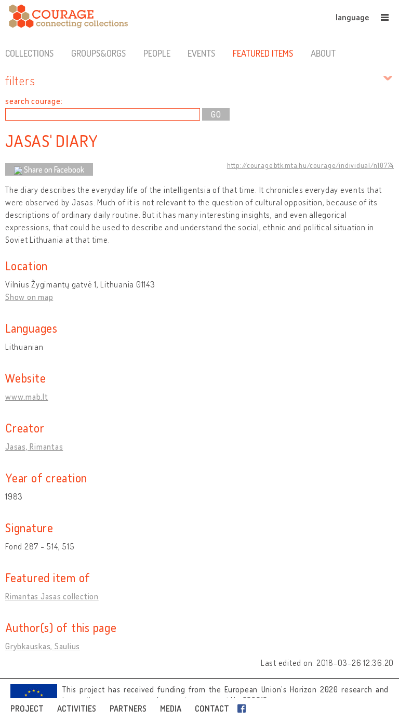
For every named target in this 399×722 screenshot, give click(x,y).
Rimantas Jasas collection (52, 596)
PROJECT (27, 708)
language (352, 17)
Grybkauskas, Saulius (42, 646)
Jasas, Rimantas (34, 446)
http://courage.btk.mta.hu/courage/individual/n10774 (310, 165)
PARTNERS (128, 708)
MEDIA (170, 708)
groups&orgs (98, 53)
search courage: (33, 101)
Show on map (29, 297)
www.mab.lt (26, 396)
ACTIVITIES (76, 708)
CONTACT (212, 708)
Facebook (243, 708)
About (323, 53)
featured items (263, 53)
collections (29, 53)
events (201, 53)
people (156, 53)
